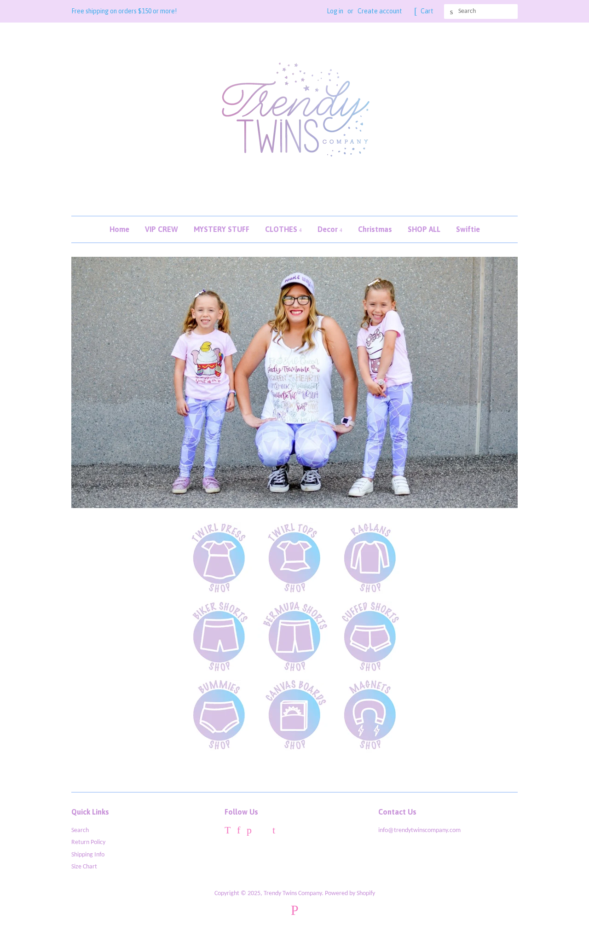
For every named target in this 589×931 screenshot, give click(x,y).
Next (498, 382)
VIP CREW (161, 229)
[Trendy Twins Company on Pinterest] (249, 832)
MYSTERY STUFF (221, 229)
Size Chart (84, 867)
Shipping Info (87, 855)
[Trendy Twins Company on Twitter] (228, 832)
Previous (91, 382)
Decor (329, 229)
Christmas (375, 229)
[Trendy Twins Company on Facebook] (238, 832)
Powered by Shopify (350, 893)
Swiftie (468, 229)
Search (80, 830)
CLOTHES (282, 229)
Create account (380, 11)
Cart (427, 11)
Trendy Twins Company (293, 893)
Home (119, 229)
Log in (335, 11)
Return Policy (88, 842)
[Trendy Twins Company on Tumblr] (273, 832)
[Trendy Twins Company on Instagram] (262, 832)
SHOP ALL (424, 229)
